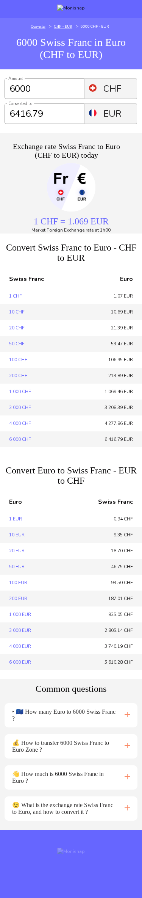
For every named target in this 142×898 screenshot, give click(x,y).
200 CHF (18, 376)
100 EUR (18, 583)
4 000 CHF (20, 423)
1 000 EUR (20, 614)
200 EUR (18, 599)
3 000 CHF (20, 407)
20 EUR (17, 551)
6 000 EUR (20, 662)
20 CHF (17, 328)
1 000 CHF (20, 392)
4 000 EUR (20, 646)
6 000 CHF (20, 439)
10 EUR (17, 535)
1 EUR (15, 519)
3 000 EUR (20, 630)
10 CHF (17, 312)
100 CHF (18, 360)
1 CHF (15, 296)
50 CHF (17, 344)
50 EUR (17, 567)
